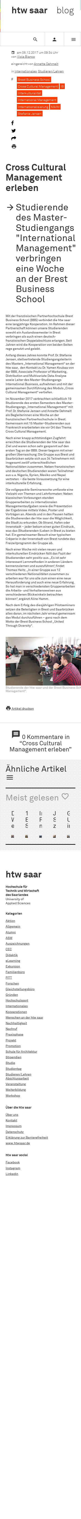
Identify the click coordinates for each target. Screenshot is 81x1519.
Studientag (14, 1068)
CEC (9, 949)
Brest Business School (34, 79)
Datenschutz (15, 1132)
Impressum (14, 1126)
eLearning (13, 960)
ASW (9, 938)
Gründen (12, 995)
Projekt (11, 1040)
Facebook (13, 1162)
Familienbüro (15, 972)
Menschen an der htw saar (24, 1017)
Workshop (13, 1095)
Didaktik (12, 955)
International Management (37, 100)
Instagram (13, 1168)
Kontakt (11, 1120)
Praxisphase (14, 1034)
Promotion (13, 1046)
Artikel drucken (20, 708)
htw (42, 10)
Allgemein (13, 926)
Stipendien (13, 1057)
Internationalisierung (33, 107)
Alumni (11, 932)
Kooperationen (16, 1012)
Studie (10, 1063)
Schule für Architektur (21, 1051)
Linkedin (12, 1174)
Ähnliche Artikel (36, 773)
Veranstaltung (16, 1084)
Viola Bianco (26, 56)
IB (62, 86)
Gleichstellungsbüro (20, 989)
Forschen (12, 983)
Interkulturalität (29, 93)
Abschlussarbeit (17, 1078)
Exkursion (13, 966)
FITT (9, 977)
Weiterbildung (16, 1089)
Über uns (12, 1114)
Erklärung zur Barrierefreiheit (27, 1137)
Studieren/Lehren (51, 71)
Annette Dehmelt (46, 64)
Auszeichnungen (17, 943)
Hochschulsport (17, 1000)
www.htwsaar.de (18, 1143)
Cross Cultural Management (38, 86)
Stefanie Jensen (29, 113)
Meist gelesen (37, 797)
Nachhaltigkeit (16, 1023)
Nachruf (11, 1029)
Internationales (26, 71)
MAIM (55, 107)
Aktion (10, 921)
